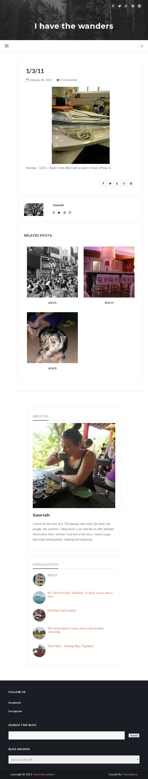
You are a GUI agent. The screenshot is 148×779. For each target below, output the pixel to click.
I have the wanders (74, 26)
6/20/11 (109, 302)
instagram (15, 711)
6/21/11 (52, 302)
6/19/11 (52, 368)
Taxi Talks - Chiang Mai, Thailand (70, 646)
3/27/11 (52, 575)
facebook (14, 702)
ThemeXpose (130, 774)
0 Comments (68, 80)
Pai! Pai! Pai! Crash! (62, 610)
